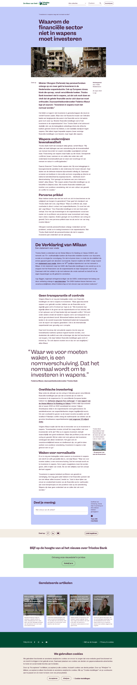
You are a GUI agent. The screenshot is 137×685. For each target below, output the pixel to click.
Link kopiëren (91, 533)
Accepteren (53, 678)
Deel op (33, 82)
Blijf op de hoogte (90, 642)
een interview (60, 281)
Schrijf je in (68, 563)
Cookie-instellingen (82, 678)
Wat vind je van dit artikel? (45, 510)
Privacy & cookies (107, 642)
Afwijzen (66, 678)
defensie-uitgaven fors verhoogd (61, 401)
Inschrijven (109, 3)
